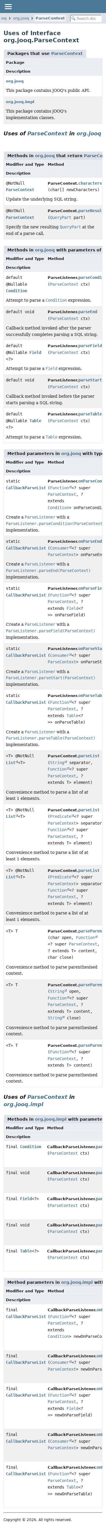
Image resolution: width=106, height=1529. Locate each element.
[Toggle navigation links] (8, 6)
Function (59, 487)
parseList (89, 755)
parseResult (91, 210)
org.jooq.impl (20, 102)
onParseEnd (90, 541)
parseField (90, 345)
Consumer (59, 548)
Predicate (60, 816)
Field (35, 352)
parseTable (90, 414)
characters (90, 183)
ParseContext (50, 18)
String (57, 762)
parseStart (90, 380)
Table (35, 420)
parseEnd (87, 311)
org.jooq (21, 18)
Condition (16, 290)
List (10, 762)
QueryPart (60, 217)
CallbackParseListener (30, 487)
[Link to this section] (6, 141)
